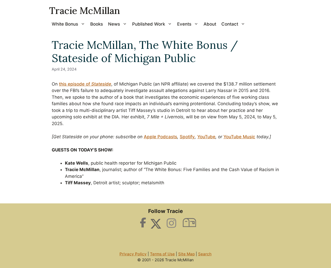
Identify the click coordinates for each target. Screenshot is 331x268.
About (210, 24)
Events (184, 24)
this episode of (85, 84)
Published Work (148, 24)
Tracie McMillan (84, 11)
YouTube (206, 136)
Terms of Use (162, 253)
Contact (229, 24)
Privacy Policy (133, 253)
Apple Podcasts (160, 136)
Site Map (186, 253)
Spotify (187, 136)
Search (205, 253)
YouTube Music (239, 136)
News (114, 24)
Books (96, 24)
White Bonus (65, 24)
